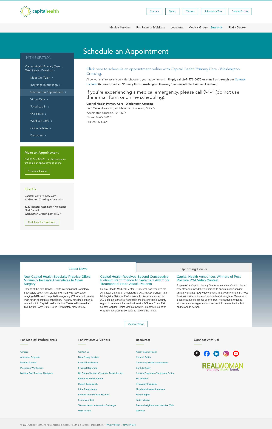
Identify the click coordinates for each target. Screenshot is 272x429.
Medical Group (198, 27)
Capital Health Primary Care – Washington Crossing (43, 68)
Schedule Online (37, 171)
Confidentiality (143, 368)
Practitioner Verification (31, 368)
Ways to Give (84, 410)
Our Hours (37, 114)
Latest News (78, 268)
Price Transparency (87, 389)
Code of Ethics (143, 357)
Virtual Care (37, 99)
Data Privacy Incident (88, 357)
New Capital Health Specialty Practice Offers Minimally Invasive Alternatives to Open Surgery (57, 280)
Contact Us (83, 352)
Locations (177, 27)
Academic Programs (30, 357)
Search (215, 27)
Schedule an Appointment (46, 92)
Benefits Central (28, 362)
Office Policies (39, 128)
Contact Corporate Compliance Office (155, 373)
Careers (190, 11)
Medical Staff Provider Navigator (36, 373)
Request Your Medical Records (93, 394)
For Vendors (142, 378)
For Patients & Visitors (150, 27)
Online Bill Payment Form (90, 378)
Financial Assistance (88, 362)
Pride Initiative (143, 400)
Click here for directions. (42, 222)
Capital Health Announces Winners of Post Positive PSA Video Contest (209, 278)
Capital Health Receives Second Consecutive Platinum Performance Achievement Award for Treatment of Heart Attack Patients (134, 280)
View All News (136, 324)
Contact (154, 11)
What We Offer (39, 121)
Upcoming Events (194, 269)
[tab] (78, 267)
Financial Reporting (87, 368)
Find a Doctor (237, 27)
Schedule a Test (213, 11)
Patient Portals (240, 11)
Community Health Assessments (152, 362)
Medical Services (120, 27)
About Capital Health (146, 352)
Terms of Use (129, 425)
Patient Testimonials (88, 384)
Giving (172, 11)
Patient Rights (143, 394)
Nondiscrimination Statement (150, 389)
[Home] (39, 11)
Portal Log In (38, 106)
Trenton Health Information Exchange (97, 405)
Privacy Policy (113, 425)
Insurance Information (44, 85)
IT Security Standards (146, 384)
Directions (36, 135)
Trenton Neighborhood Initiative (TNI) (155, 405)
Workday (140, 410)
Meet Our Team (40, 77)
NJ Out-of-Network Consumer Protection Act (100, 373)
